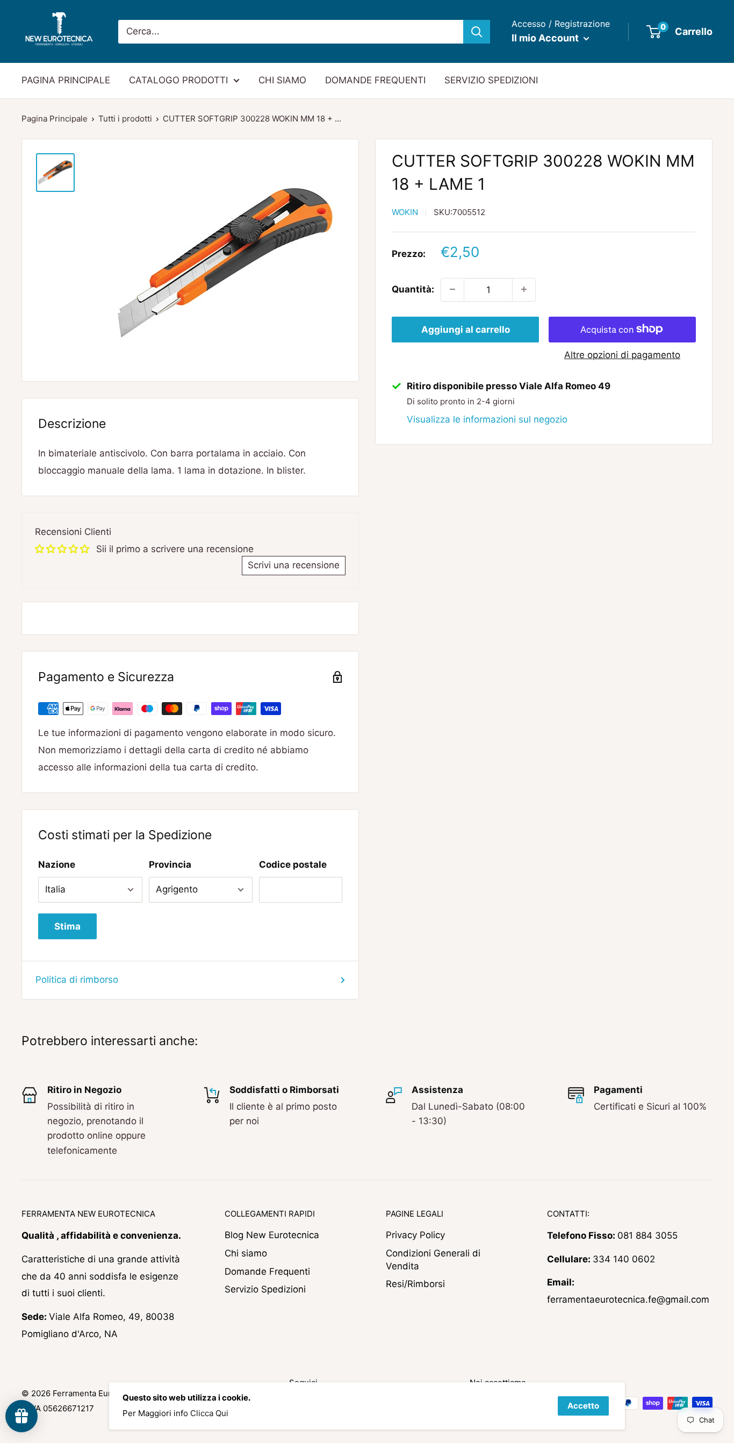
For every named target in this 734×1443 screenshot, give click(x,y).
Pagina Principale (54, 118)
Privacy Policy (415, 1235)
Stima (67, 926)
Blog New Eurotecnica (272, 1235)
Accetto (583, 1406)
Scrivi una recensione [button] (294, 565)
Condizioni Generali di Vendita (433, 1259)
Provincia (170, 864)
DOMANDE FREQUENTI (375, 80)
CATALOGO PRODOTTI (178, 80)
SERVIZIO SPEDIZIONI (491, 80)
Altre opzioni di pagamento (622, 354)
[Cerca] (476, 32)
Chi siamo (246, 1253)
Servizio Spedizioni (265, 1289)
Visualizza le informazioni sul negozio (487, 418)
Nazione (56, 864)
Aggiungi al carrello (465, 329)
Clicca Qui (209, 1413)
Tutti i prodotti (125, 118)
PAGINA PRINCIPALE (65, 80)
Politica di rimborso (76, 979)
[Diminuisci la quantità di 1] (452, 289)
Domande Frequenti (267, 1271)
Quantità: (413, 289)
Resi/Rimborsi (415, 1283)
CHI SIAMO (282, 80)
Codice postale (293, 864)
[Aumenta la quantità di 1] (524, 289)
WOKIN (405, 212)
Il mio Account (546, 38)
